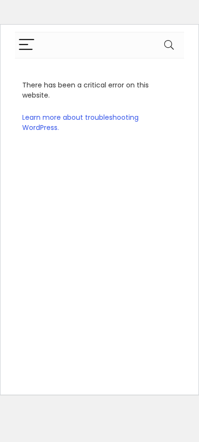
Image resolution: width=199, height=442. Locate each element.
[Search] (169, 45)
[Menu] (26, 45)
